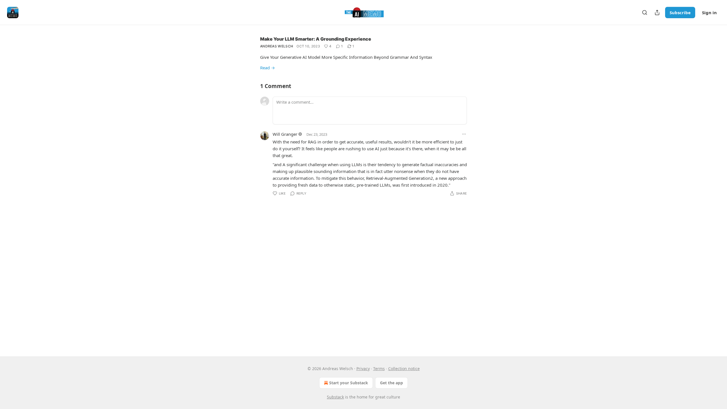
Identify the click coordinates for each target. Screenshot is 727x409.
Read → (267, 67)
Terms (379, 368)
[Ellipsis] (464, 134)
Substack (335, 397)
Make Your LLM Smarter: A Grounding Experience (315, 39)
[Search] (644, 12)
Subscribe (680, 12)
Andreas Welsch (276, 46)
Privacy (363, 368)
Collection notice (404, 368)
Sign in (709, 12)
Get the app (391, 382)
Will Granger (285, 134)
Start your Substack (348, 382)
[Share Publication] (657, 12)
